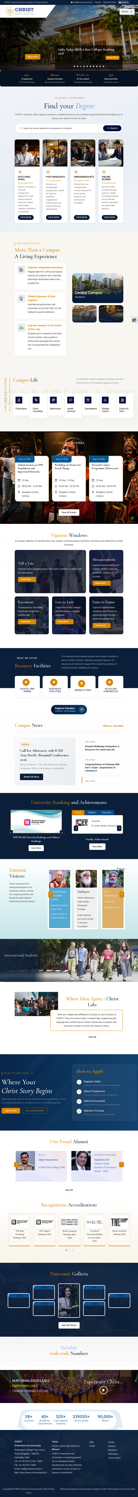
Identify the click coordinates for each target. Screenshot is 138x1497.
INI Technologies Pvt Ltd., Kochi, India (119, 1487)
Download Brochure (35, 1109)
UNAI (119, 1229)
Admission (113, 1452)
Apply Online (11, 1109)
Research (112, 1448)
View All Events (69, 512)
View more (25, 217)
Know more (11, 976)
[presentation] (10, 831)
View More (36, 846)
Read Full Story (31, 769)
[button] (74, 66)
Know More (112, 57)
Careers (124, 2)
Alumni (98, 2)
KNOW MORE (26, 579)
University (106, 811)
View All (92, 1035)
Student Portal (109, 2)
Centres (111, 1444)
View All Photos (69, 1323)
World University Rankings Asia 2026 (44, 1233)
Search (113, 128)
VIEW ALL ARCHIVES (113, 726)
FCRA (92, 1444)
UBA (91, 1440)
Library (111, 1440)
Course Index (114, 1456)
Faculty (78, 811)
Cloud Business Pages (89, 1487)
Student (91, 811)
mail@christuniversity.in (83, 2)
